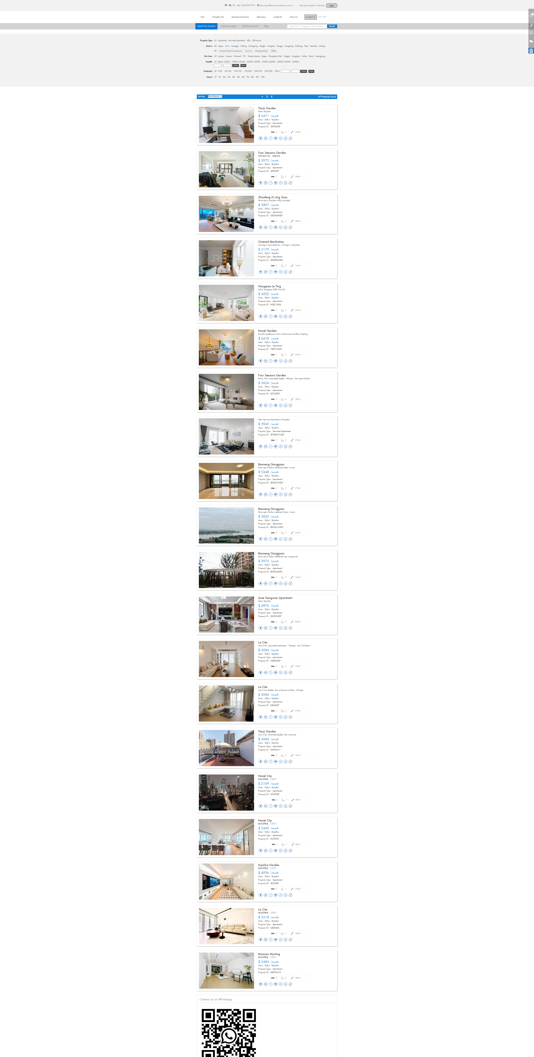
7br (247, 77)
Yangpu (280, 46)
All (215, 41)
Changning (253, 46)
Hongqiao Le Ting (269, 286)
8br (252, 77)
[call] (531, 25)
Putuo (306, 46)
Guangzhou (311, 5)
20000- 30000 (253, 62)
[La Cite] (226, 659)
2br (224, 77)
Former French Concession (231, 51)
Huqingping (320, 56)
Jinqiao (229, 56)
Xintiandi (237, 56)
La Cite (262, 642)
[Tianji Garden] (226, 125)
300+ (277, 71)
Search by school (250, 26)
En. (324, 17)
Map (266, 26)
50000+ (296, 62)
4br (233, 77)
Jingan (220, 46)
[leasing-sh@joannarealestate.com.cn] (265, 138)
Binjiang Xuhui (261, 51)
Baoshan (313, 46)
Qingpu (262, 46)
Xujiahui (248, 51)
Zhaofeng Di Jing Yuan (273, 197)
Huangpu (235, 46)
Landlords (278, 17)
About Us (294, 17)
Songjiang (289, 46)
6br (243, 77)
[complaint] (285, 139)
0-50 (220, 71)
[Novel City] (226, 792)
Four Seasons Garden (272, 152)
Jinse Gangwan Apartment (275, 598)
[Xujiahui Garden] (226, 881)
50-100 (228, 71)
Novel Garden (267, 330)
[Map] (260, 138)
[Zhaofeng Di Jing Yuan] (226, 214)
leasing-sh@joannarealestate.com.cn (276, 5)
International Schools (240, 17)
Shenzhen (321, 5)
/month (268, 116)
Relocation (261, 17)
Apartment (222, 41)
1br (219, 77)
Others (273, 51)
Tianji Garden (267, 108)
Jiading (322, 46)
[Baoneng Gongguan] (226, 481)
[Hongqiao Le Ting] (226, 303)
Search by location (206, 26)
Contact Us (310, 17)
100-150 (238, 71)
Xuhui (227, 46)
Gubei (304, 56)
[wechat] (531, 39)
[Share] (280, 138)
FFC (244, 56)
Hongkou (271, 46)
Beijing (303, 5)
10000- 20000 (238, 62)
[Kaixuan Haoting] (226, 971)
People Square (254, 56)
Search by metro (229, 26)
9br (257, 77)
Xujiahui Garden (268, 865)
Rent (202, 17)
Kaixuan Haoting (269, 954)
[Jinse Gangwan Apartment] (226, 614)
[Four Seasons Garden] (226, 169)
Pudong (244, 46)
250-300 (268, 71)
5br (238, 77)
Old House (256, 41)
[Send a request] (270, 138)
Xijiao (311, 56)
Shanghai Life (218, 17)
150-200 (248, 71)
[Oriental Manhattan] (226, 258)
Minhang (298, 46)
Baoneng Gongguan (271, 464)
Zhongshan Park (275, 56)
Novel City (265, 776)
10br (263, 77)
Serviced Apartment (236, 41)
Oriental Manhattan (271, 241)
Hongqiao (296, 56)
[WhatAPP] (531, 33)
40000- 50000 (284, 62)
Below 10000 (224, 62)
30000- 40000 (268, 62)
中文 (320, 17)
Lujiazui (221, 56)
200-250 (258, 71)
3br (229, 77)
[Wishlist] (275, 138)
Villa (248, 41)
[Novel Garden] (226, 347)
